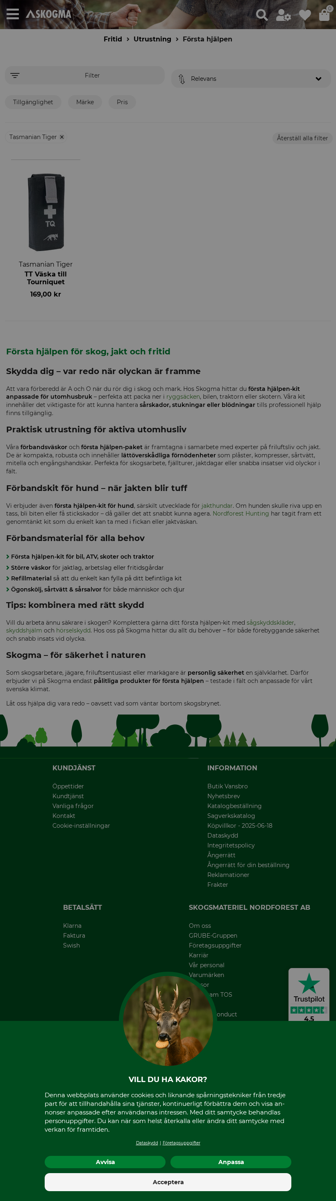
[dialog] (168, 600)
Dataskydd (147, 1143)
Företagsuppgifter (181, 1143)
